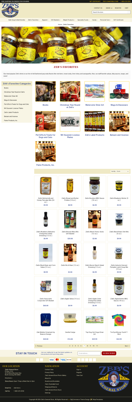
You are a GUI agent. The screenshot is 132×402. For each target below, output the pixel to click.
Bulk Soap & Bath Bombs (17, 20)
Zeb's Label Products (11, 112)
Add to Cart (46, 188)
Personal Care (105, 20)
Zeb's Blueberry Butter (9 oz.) (119, 199)
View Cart (80, 375)
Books (6, 88)
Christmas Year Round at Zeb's (14, 92)
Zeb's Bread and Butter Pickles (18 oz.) (70, 199)
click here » (17, 388)
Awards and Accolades (52, 381)
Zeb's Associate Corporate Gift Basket (45, 300)
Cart (127, 8)
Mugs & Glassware (10, 100)
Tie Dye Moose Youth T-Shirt (119, 333)
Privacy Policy (49, 372)
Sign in (108, 8)
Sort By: (113, 171)
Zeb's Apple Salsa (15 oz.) (70, 299)
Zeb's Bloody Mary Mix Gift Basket (70, 233)
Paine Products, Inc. (10, 120)
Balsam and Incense (11, 116)
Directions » (8, 378)
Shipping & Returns (51, 387)
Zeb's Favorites (33, 20)
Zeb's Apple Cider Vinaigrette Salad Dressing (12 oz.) (94, 301)
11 (97, 346)
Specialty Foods (83, 20)
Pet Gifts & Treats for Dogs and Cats (16, 104)
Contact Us (98, 8)
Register (118, 8)
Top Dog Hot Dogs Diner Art (95, 333)
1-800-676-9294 (126, 1)
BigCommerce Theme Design (80, 399)
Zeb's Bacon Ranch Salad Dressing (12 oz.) (94, 266)
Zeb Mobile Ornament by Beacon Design (46, 333)
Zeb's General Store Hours (53, 390)
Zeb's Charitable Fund (110, 1)
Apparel (44, 20)
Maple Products (68, 20)
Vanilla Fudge (70, 332)
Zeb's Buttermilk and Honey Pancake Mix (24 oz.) (45, 200)
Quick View (45, 184)
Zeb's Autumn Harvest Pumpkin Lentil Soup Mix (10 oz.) (119, 267)
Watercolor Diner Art (11, 96)
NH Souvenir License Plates (13, 108)
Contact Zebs (49, 369)
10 (93, 346)
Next (126, 346)
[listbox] (122, 171)
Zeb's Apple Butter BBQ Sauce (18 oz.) (119, 300)
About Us (48, 378)
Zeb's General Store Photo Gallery (55, 375)
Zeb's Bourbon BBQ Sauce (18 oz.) (94, 199)
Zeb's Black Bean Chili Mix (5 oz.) (119, 233)
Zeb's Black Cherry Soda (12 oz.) (95, 233)
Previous (39, 346)
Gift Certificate (95, 1)
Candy (94, 20)
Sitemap (47, 393)
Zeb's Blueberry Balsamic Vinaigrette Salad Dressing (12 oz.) (45, 234)
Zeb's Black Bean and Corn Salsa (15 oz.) (45, 266)
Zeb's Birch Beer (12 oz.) (70, 265)
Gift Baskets (55, 20)
